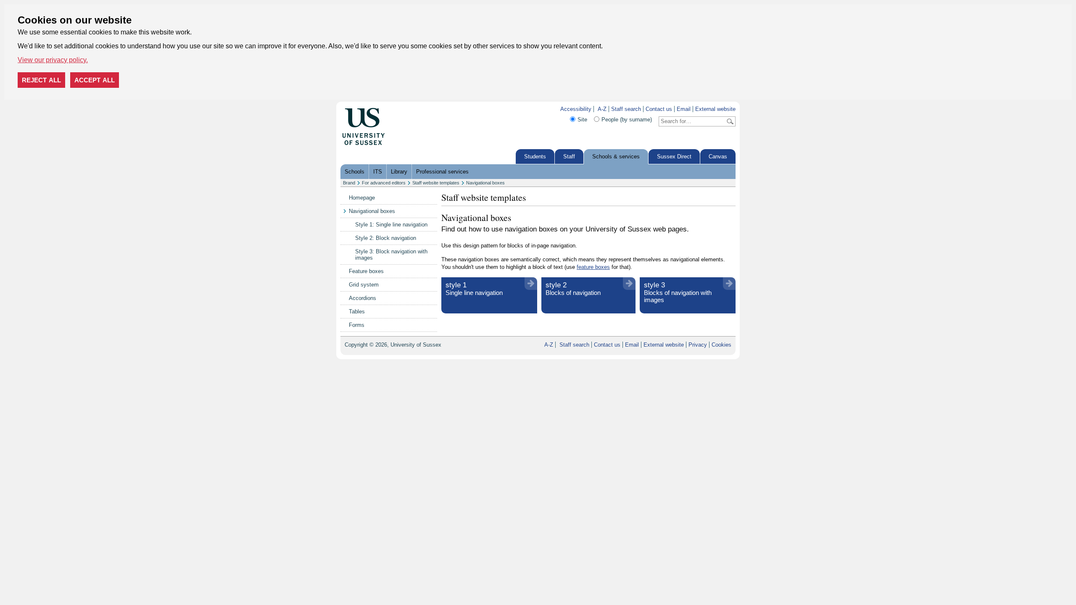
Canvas (718, 156)
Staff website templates (435, 182)
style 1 (474, 288)
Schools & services (616, 156)
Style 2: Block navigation (385, 238)
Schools (354, 171)
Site (582, 119)
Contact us (659, 109)
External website (715, 109)
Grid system (364, 284)
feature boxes (593, 267)
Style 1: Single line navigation (391, 224)
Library (399, 171)
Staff (569, 156)
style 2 (573, 288)
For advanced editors (384, 182)
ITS (377, 171)
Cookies (721, 345)
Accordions (362, 298)
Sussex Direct (674, 156)
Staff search (626, 109)
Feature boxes (366, 271)
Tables (357, 311)
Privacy (697, 345)
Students (535, 156)
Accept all (94, 80)
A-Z (602, 109)
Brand (349, 182)
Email (684, 109)
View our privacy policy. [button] (53, 59)
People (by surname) (626, 119)
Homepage (362, 198)
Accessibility (575, 109)
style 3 (678, 292)
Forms (356, 325)
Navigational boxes (485, 182)
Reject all (41, 80)
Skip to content (403, 109)
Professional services (442, 171)
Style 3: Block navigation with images (391, 254)
